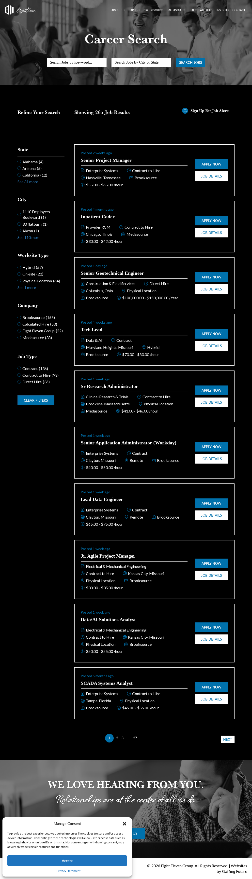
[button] (124, 823)
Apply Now (211, 164)
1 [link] (109, 738)
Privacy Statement (68, 871)
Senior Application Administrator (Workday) (128, 442)
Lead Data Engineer (102, 499)
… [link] (128, 738)
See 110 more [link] (28, 237)
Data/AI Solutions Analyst (108, 619)
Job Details (211, 176)
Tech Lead (91, 329)
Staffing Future (234, 871)
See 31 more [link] (27, 181)
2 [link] (117, 738)
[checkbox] (40, 162)
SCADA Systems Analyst (107, 683)
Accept (67, 860)
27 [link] (135, 738)
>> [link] (142, 738)
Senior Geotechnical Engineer (112, 273)
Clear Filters (36, 400)
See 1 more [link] (26, 287)
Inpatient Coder (98, 216)
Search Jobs (190, 62)
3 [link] (123, 738)
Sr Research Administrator (109, 386)
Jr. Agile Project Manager (108, 556)
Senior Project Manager (106, 160)
